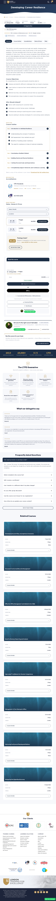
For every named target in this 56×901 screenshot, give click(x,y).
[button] (28, 221)
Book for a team (15, 247)
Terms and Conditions (43, 849)
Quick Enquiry (29, 305)
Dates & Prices (38, 41)
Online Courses (23, 844)
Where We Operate (42, 853)
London (39, 843)
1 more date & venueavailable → (14, 273)
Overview (8, 41)
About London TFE (42, 836)
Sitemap (40, 848)
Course (11, 17)
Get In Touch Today (28, 507)
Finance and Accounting (8, 836)
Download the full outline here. (40, 172)
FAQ (39, 841)
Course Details (28, 550)
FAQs (46, 41)
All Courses (5, 850)
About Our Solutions (24, 836)
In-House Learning (24, 843)
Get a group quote (42, 343)
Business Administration (20, 17)
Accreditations (28, 41)
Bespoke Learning (24, 838)
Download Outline (29, 302)
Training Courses (41, 851)
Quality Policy (41, 846)
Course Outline (17, 41)
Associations (40, 838)
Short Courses (23, 846)
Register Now (28, 26)
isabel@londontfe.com (33, 329)
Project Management (7, 848)
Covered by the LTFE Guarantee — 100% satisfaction (28, 295)
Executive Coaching (24, 841)
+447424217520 (45, 329)
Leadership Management (8, 844)
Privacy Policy (41, 844)
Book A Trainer (23, 839)
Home (6, 17)
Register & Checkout (29, 283)
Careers (39, 839)
